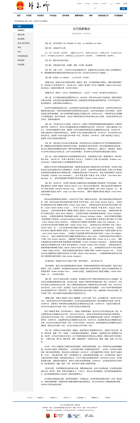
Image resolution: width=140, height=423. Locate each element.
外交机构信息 (23, 56)
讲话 (19, 47)
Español (95, 3)
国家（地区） (29, 21)
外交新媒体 (118, 15)
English (79, 3)
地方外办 (66, 397)
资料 (91, 15)
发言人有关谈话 (24, 43)
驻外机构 (65, 15)
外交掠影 (21, 64)
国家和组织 (79, 15)
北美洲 (36, 21)
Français (87, 3)
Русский (103, 3)
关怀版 (125, 3)
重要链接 (94, 397)
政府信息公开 (103, 15)
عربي (111, 3)
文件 (19, 52)
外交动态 (53, 15)
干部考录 (107, 397)
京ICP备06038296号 (69, 410)
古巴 (40, 21)
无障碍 (118, 3)
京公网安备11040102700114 (85, 410)
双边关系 (21, 35)
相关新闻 (21, 39)
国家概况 (21, 30)
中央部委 (39, 397)
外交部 (28, 15)
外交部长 (40, 15)
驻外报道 (21, 60)
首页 (19, 15)
